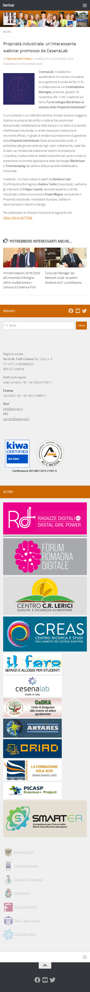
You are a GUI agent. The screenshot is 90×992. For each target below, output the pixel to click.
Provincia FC (22, 893)
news (7, 32)
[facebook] (70, 310)
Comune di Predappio (28, 879)
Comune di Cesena (26, 866)
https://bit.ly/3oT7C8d (17, 218)
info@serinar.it (13, 409)
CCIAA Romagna (24, 934)
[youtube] (77, 310)
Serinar (8, 5)
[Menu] (85, 5)
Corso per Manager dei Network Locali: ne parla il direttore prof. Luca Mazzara (63, 277)
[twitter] (84, 310)
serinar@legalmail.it (16, 419)
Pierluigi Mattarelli (19, 58)
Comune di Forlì (24, 852)
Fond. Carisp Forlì (25, 907)
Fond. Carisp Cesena (27, 921)
